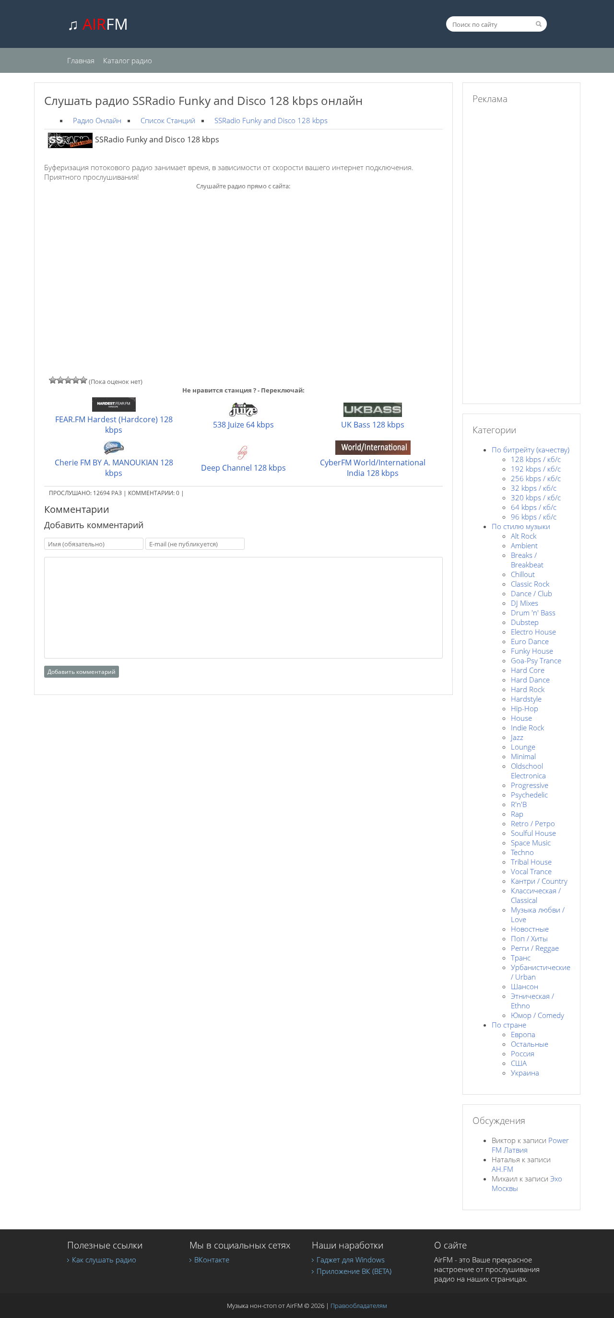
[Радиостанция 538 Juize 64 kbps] (243, 414)
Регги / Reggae (535, 948)
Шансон (524, 986)
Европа (523, 1034)
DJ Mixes (524, 603)
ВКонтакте (211, 1259)
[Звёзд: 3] (68, 380)
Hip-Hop (524, 708)
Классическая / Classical (536, 895)
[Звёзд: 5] (83, 380)
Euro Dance (530, 641)
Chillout (523, 574)
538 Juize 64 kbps (243, 424)
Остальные (529, 1044)
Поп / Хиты (529, 938)
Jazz (517, 737)
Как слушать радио (104, 1259)
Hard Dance (530, 679)
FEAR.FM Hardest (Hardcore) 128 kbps (114, 424)
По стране (509, 1024)
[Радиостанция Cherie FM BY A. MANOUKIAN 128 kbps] (114, 452)
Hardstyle (526, 699)
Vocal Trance (531, 871)
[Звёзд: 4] (76, 380)
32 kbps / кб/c (533, 488)
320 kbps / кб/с (536, 497)
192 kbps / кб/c (536, 469)
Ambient (524, 545)
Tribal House (531, 862)
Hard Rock (527, 689)
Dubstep (525, 622)
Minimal (523, 756)
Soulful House (533, 833)
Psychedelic (529, 794)
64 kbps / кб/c (533, 507)
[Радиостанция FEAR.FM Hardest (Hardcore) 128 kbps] (114, 409)
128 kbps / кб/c (536, 459)
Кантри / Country (539, 881)
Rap (517, 814)
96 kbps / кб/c (533, 516)
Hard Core (527, 670)
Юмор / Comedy (537, 1015)
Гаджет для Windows (351, 1259)
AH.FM (502, 1169)
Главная (80, 60)
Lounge (523, 746)
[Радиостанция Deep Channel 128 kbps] (243, 457)
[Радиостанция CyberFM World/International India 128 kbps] (373, 452)
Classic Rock (530, 584)
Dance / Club (531, 593)
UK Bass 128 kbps (372, 424)
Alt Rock (523, 536)
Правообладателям (359, 1305)
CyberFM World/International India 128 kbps (372, 467)
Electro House (533, 631)
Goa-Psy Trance (536, 660)
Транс (521, 957)
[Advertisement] (243, 266)
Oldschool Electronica (528, 770)
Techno (522, 852)
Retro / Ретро (533, 823)
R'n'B (519, 804)
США (519, 1063)
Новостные (530, 929)
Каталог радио (127, 60)
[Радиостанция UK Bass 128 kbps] (372, 414)
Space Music (531, 842)
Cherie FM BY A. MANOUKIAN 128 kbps (114, 467)
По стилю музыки (521, 526)
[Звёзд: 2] (60, 380)
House (521, 718)
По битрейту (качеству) (530, 449)
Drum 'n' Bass (533, 612)
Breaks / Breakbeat (527, 559)
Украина (525, 1072)
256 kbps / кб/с (536, 478)
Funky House (532, 651)
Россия (522, 1053)
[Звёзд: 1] (53, 380)
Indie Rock (527, 727)
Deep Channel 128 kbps (243, 467)
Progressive (529, 785)
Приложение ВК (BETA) (354, 1271)
